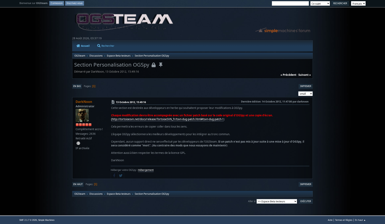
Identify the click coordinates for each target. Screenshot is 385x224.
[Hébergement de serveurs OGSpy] (78, 143)
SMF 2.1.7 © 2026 (28, 220)
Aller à (251, 201)
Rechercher (107, 46)
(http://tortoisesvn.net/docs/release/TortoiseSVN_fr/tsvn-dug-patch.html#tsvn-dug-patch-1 (167, 119)
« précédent (288, 75)
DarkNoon (84, 101)
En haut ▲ (360, 219)
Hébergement (146, 170)
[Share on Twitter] (121, 175)
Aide (330, 219)
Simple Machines (46, 220)
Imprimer (305, 86)
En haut (78, 184)
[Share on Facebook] (114, 175)
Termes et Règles (343, 219)
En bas (77, 86)
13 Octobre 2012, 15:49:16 (131, 102)
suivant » (304, 75)
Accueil (85, 46)
